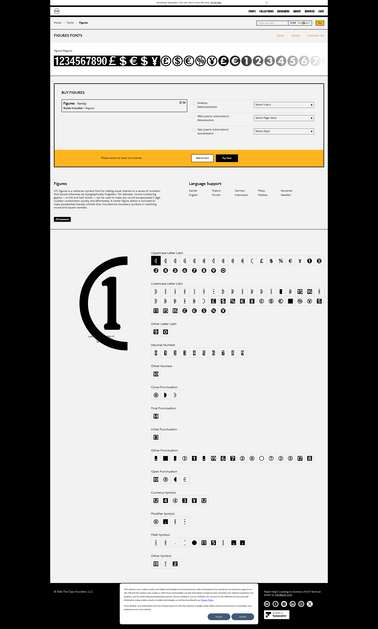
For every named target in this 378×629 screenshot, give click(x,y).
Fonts (252, 11)
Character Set (315, 36)
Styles (280, 36)
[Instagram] (284, 604)
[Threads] (301, 604)
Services (310, 11)
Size (293, 23)
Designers (283, 11)
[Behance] (267, 604)
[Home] (57, 11)
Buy (320, 23)
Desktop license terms (207, 107)
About (297, 11)
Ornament (62, 219)
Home (57, 23)
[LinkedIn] (293, 604)
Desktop (202, 103)
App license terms (205, 133)
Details (295, 36)
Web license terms (205, 120)
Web (213, 116)
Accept (219, 616)
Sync (301, 59)
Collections (266, 11)
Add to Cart (202, 158)
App (213, 129)
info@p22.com (283, 595)
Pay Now (227, 158)
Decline (242, 616)
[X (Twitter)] (310, 604)
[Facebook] (275, 604)
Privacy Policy (207, 600)
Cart (321, 11)
